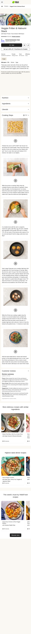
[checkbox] (1, 36)
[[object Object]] (24, 45)
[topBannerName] (15, 11)
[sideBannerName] (15, 85)
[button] (15, 103)
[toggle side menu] (2, 2)
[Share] (28, 45)
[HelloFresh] (15, 2)
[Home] (2, 6)
